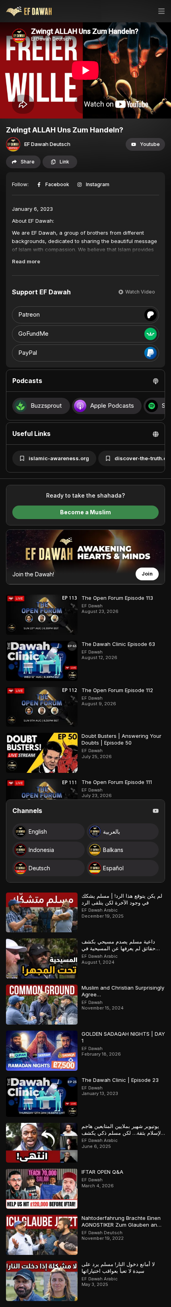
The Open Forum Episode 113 (117, 598)
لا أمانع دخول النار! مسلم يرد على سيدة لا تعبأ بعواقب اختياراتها (118, 1267)
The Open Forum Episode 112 (117, 690)
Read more (26, 261)
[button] (145, 144)
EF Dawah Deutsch (47, 144)
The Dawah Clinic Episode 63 (118, 644)
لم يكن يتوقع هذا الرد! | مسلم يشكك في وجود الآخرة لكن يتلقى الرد (122, 899)
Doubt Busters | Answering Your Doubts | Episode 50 (121, 739)
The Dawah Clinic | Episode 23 (120, 1080)
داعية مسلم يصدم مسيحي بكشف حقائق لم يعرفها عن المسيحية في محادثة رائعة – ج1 (118, 948)
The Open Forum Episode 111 (117, 782)
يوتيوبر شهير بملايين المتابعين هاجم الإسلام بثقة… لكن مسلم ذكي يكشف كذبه (122, 1133)
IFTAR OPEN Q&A (102, 1172)
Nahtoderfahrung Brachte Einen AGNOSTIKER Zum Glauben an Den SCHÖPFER (121, 1225)
